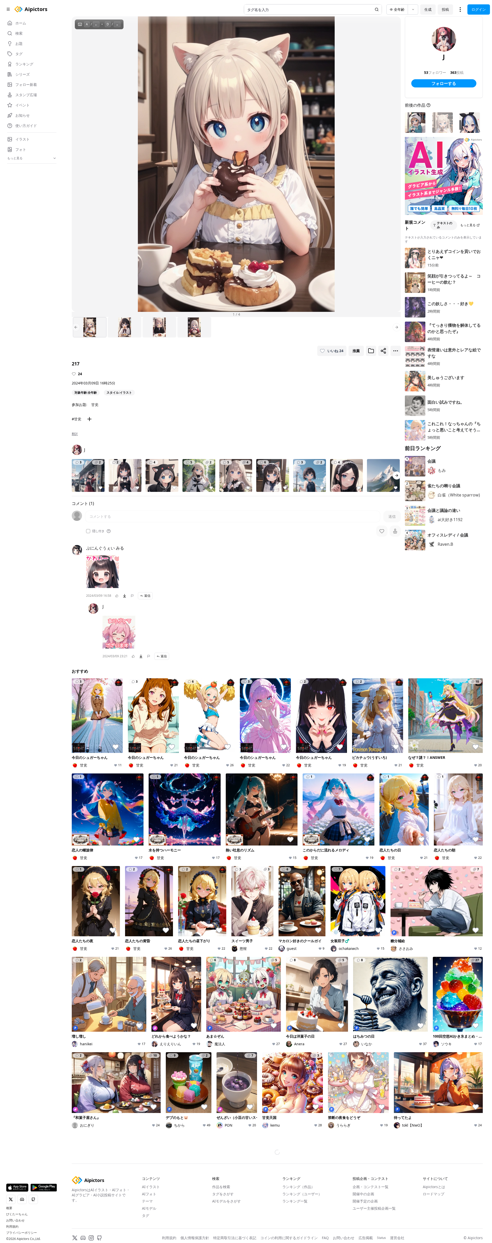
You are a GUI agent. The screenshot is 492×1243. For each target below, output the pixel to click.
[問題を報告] (132, 595)
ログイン (478, 9)
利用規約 (12, 1227)
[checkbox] (88, 531)
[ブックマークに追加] (371, 351)
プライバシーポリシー (21, 1233)
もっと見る (468, 225)
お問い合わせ (15, 1220)
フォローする (444, 83)
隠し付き (98, 531)
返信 (147, 595)
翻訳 (75, 434)
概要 (9, 1208)
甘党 (94, 404)
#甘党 (76, 418)
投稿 (445, 9)
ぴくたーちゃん (17, 1214)
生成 (428, 9)
